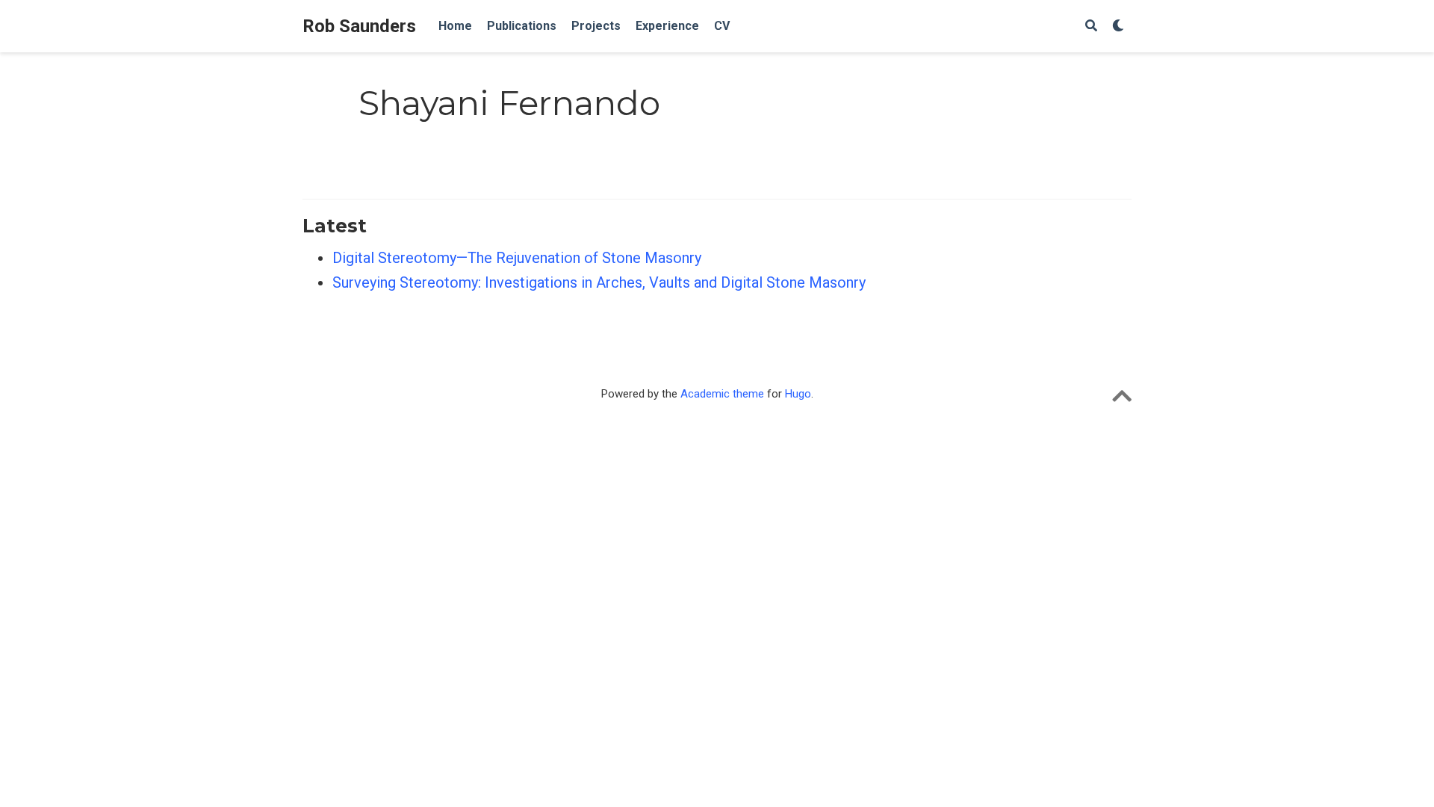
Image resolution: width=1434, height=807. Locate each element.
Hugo (798, 394)
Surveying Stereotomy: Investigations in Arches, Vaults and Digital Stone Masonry (599, 282)
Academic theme (722, 394)
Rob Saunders (359, 26)
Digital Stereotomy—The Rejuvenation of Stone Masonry (516, 258)
